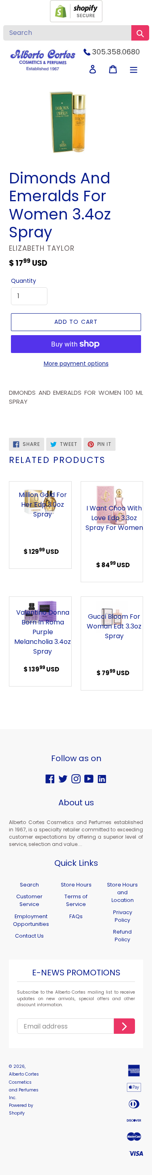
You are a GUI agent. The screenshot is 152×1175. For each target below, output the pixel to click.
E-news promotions (76, 973)
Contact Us (29, 935)
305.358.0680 (116, 52)
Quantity (23, 281)
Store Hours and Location (122, 892)
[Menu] (133, 69)
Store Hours (76, 884)
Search (29, 884)
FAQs (76, 916)
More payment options (76, 363)
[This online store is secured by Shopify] (76, 20)
